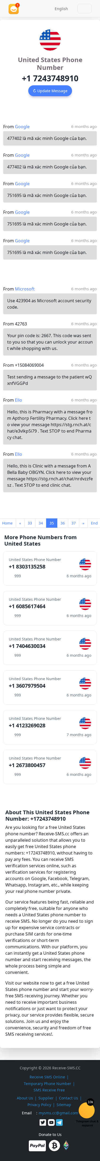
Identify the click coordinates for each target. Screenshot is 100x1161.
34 (41, 523)
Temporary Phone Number (47, 1083)
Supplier (46, 1097)
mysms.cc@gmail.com (58, 1112)
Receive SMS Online (47, 1076)
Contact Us (68, 1097)
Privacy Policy (39, 1104)
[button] (59, 8)
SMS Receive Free (49, 1090)
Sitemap (64, 1104)
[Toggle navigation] (84, 8)
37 (73, 523)
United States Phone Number (50, 63)
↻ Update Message (50, 90)
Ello (18, 400)
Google (22, 127)
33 (30, 523)
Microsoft (25, 289)
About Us (25, 1097)
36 (63, 523)
